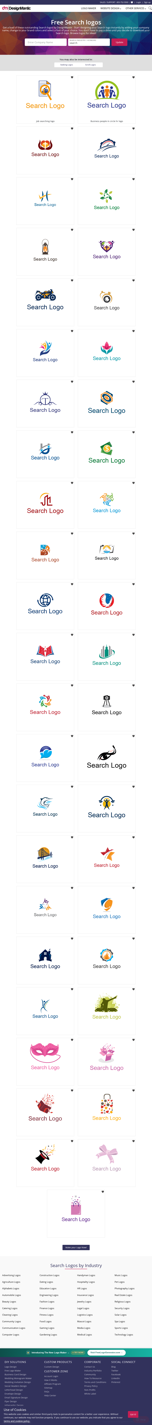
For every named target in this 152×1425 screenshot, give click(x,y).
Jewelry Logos (84, 1301)
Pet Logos (120, 1281)
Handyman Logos (86, 1275)
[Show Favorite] (132, 2)
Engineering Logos (49, 1295)
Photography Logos (124, 1288)
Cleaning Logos (10, 1314)
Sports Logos (121, 1327)
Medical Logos (84, 1334)
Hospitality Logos (86, 1281)
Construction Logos (49, 1275)
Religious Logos (122, 1301)
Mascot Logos (84, 1321)
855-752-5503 (122, 2)
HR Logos (82, 1288)
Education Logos (48, 1288)
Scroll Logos (90, 64)
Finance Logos (47, 1308)
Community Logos (11, 1321)
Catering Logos (9, 1308)
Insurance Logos (85, 1295)
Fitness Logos (46, 1314)
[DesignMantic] (16, 8)
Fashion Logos (47, 1301)
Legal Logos (83, 1308)
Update (119, 42)
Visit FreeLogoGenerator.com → (106, 1352)
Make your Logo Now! (76, 1247)
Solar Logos (120, 1314)
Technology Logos (124, 1334)
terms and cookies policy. (17, 1421)
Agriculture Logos (11, 1281)
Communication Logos (13, 1327)
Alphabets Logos (10, 1288)
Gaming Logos (47, 1327)
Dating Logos (46, 1281)
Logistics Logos (85, 1314)
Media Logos (83, 1327)
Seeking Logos (66, 64)
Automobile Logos (11, 1295)
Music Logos (121, 1275)
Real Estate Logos (123, 1295)
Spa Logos (120, 1321)
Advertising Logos (11, 1275)
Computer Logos (10, 1334)
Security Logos (122, 1308)
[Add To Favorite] (72, 76)
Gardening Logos (48, 1334)
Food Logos (46, 1321)
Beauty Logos (9, 1301)
